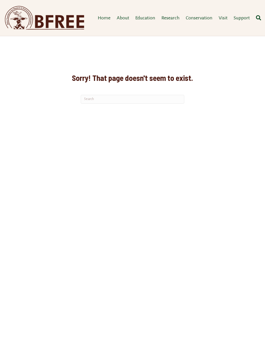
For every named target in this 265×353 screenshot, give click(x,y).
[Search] (257, 18)
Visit (223, 17)
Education (145, 17)
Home (104, 17)
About (123, 17)
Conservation (199, 17)
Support (242, 17)
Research (170, 17)
